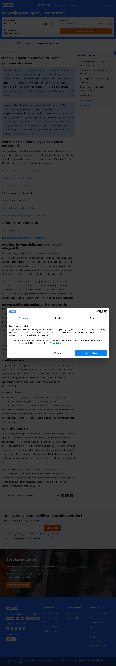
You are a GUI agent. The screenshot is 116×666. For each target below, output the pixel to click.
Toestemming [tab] (24, 318)
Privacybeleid (55, 343)
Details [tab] (58, 318)
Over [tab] (92, 318)
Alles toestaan (91, 353)
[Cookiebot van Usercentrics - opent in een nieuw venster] (97, 311)
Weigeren (57, 353)
